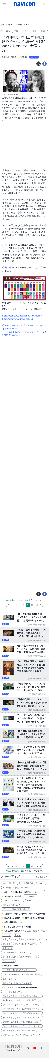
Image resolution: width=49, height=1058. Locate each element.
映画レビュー (8, 979)
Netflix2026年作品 (23, 892)
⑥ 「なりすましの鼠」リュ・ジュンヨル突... (22, 1017)
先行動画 (8, 267)
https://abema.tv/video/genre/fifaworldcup (22, 316)
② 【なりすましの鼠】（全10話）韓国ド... (21, 1000)
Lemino (18, 900)
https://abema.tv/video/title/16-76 (17, 319)
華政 (23, 939)
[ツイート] (38, 63)
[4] (8, 605)
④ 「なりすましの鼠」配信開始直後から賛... (22, 1009)
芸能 (43, 31)
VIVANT (41, 883)
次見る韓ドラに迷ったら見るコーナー (19, 970)
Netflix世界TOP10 (12, 931)
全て (8, 31)
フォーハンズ (8, 961)
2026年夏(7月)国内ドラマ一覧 (16, 888)
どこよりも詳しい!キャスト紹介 (17, 926)
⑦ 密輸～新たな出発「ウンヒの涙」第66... (21, 1022)
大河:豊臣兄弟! (27, 883)
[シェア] (44, 63)
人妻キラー (35, 944)
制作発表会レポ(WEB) (34, 918)
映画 (34, 31)
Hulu (30, 900)
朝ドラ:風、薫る (10, 883)
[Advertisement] (24, 15)
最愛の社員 (7, 948)
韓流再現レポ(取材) (12, 918)
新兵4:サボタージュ (28, 957)
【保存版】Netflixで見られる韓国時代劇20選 (22, 974)
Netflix (6, 892)
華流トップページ (11, 965)
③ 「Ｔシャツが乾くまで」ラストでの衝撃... (22, 1005)
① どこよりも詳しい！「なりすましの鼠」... (22, 996)
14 (37, 605)
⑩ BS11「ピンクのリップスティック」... (20, 1035)
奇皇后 (14, 939)
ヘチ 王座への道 (30, 931)
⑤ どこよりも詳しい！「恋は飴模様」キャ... (22, 1013)
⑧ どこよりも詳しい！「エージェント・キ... (22, 1026)
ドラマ (25, 31)
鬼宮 (5, 939)
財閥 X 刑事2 (20, 944)
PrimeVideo (30, 896)
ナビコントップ (7, 24)
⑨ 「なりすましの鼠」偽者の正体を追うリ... (22, 1030)
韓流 (16, 31)
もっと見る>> (11, 992)
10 (32, 605)
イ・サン (6, 935)
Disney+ (39, 892)
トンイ (17, 935)
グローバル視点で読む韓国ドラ (16, 909)
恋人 (43, 939)
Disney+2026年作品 (12, 896)
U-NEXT (6, 900)
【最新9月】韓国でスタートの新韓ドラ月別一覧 (24, 914)
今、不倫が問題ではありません (16, 952)
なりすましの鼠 (9, 957)
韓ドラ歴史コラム (10, 905)
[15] (41, 605)
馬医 (43, 931)
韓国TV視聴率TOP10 (13, 922)
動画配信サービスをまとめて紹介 (17, 983)
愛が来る (6, 944)
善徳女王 (33, 939)
